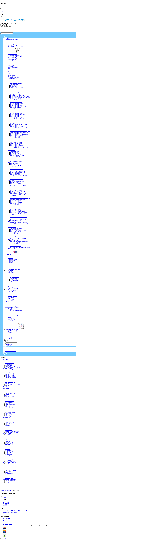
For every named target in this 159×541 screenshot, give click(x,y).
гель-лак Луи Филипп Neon (16, 113)
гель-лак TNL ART (14, 240)
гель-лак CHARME (9, 401)
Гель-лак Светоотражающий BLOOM (18, 185)
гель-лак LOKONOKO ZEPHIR (17, 174)
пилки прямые (8, 426)
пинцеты (7, 440)
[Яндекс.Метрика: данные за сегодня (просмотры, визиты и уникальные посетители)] (4, 538)
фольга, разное (8, 487)
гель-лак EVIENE (9, 407)
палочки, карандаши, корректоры (12, 465)
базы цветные (8, 397)
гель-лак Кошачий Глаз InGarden (17, 165)
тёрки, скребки (8, 435)
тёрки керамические (14, 277)
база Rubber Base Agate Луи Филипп (18, 95)
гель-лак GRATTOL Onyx (15, 203)
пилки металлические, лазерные (12, 431)
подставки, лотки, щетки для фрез (12, 370)
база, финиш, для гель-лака (11, 396)
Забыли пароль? (8, 344)
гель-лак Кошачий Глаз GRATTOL (17, 213)
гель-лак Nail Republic (10, 412)
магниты (7, 463)
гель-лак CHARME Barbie (15, 125)
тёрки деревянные (14, 275)
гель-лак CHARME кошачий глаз (17, 148)
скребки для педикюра (15, 274)
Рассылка (5, 505)
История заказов (6, 503)
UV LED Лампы (8, 364)
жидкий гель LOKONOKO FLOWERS (18, 175)
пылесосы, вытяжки (9, 363)
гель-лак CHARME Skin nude (16, 145)
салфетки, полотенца (9, 484)
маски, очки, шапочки (10, 481)
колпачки (7, 383)
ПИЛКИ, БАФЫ (6, 417)
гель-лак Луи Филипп (10, 399)
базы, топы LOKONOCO (15, 167)
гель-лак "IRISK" (9, 405)
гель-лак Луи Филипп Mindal (16, 112)
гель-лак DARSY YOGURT (16, 156)
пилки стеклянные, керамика (11, 432)
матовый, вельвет (14, 86)
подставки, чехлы (9, 473)
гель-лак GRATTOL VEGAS (16, 209)
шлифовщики (8, 380)
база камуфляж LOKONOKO (16, 169)
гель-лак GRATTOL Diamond (16, 201)
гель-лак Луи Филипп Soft (16, 117)
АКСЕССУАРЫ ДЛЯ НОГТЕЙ (10, 462)
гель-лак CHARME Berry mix (16, 135)
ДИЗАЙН (5, 386)
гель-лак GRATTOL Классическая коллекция (20, 198)
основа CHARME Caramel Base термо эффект (20, 131)
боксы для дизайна (9, 474)
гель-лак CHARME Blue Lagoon (17, 133)
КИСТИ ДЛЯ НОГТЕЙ (8, 444)
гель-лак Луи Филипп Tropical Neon (18, 118)
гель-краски (7, 394)
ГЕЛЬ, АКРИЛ (6, 388)
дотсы (6, 453)
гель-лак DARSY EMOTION (16, 160)
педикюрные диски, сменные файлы (13, 384)
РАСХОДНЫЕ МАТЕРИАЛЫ (9, 479)
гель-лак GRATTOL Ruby (15, 207)
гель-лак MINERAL (14, 232)
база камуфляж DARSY (15, 152)
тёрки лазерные (13, 278)
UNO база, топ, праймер (15, 246)
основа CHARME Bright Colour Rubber (18, 128)
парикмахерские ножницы (11, 439)
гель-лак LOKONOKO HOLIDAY (17, 171)
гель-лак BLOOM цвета (15, 184)
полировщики (8, 379)
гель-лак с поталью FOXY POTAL (17, 194)
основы (7, 385)
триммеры (7, 441)
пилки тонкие (8, 427)
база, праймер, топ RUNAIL (16, 228)
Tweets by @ (3, 11)
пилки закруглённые (9, 422)
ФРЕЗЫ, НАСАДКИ (7, 368)
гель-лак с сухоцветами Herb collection (18, 236)
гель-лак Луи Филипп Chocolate (17, 100)
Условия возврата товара (10, 351)
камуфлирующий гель (10, 393)
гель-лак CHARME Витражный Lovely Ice (19, 147)
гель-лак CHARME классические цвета (18, 124)
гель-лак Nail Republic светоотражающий (19, 223)
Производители (6, 518)
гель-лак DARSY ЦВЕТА (15, 157)
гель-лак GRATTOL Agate (15, 200)
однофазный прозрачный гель (11, 392)
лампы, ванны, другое (10, 366)
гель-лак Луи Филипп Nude (16, 115)
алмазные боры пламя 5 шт (16, 55)
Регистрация (8, 345)
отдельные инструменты (10, 443)
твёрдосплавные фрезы (10, 382)
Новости (5, 353)
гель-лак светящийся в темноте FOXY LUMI (19, 191)
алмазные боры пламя (10, 374)
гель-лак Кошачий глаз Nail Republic (18, 225)
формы (6, 472)
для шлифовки (8, 430)
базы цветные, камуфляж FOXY (17, 190)
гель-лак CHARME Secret (15, 144)
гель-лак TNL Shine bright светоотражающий (19, 241)
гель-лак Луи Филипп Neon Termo (17, 114)
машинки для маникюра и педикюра (13, 367)
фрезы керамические (9, 372)
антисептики (8, 460)
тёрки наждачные (14, 280)
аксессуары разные (9, 478)
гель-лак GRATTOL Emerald (16, 202)
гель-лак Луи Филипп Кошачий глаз (18, 121)
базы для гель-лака (14, 84)
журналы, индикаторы (10, 480)
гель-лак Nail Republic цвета (16, 224)
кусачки (7, 437)
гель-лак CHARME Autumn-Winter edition (19, 134)
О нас (6, 348)
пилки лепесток (8, 423)
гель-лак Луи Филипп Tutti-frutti (17, 119)
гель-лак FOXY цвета (15, 192)
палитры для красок (9, 476)
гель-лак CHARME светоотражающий (18, 127)
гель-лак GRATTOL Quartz (16, 205)
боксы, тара (7, 475)
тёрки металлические (14, 279)
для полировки (8, 418)
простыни (7, 483)
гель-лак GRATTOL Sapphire (16, 208)
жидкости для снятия (9, 458)
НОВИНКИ (5, 359)
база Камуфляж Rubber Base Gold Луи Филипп (20, 98)
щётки (6, 468)
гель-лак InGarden (9, 403)
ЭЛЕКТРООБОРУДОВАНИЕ (9, 360)
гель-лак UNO (8, 415)
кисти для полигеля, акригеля (11, 447)
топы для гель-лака (14, 89)
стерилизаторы (8, 365)
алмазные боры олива (10, 376)
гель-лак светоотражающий (11, 398)
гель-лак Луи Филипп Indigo (16, 107)
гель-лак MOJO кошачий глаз (16, 218)
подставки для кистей (10, 445)
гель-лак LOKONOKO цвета (16, 170)
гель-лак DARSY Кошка (15, 154)
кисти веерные (8, 454)
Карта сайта (5, 520)
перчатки (7, 482)
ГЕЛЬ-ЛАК (5, 395)
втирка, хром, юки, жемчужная (12, 387)
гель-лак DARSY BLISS (15, 159)
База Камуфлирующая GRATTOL (17, 199)
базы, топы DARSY (14, 151)
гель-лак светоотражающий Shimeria (18, 238)
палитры (7, 464)
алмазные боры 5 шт (9, 369)
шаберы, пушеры (9, 442)
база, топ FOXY (13, 189)
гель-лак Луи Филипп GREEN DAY (18, 106)
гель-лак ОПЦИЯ (9, 416)
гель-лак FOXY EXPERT (10, 408)
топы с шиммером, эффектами (16, 87)
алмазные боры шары (10, 373)
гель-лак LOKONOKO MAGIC (17, 173)
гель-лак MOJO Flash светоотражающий (18, 217)
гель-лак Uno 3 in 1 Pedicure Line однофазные (20, 247)
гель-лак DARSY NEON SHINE (17, 155)
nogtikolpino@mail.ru (7, 524)
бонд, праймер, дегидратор (16, 83)
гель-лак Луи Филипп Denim (16, 103)
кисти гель (7, 449)
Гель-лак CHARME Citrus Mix (16, 136)
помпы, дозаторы (9, 466)
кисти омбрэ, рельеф (9, 451)
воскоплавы (7, 362)
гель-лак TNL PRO (9, 414)
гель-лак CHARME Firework (16, 137)
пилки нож (7, 425)
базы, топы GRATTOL (15, 196)
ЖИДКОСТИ (6, 456)
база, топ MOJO (13, 215)
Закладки (5, 504)
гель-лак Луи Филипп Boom (16, 99)
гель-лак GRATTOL (9, 410)
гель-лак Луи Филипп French (16, 104)
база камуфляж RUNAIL (15, 229)
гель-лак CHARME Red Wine (16, 126)
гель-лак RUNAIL (9, 413)
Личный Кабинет (6, 502)
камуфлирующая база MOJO (16, 220)
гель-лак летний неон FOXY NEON (18, 193)
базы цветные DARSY (15, 153)
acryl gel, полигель (9, 389)
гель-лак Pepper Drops (15, 233)
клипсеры (7, 436)
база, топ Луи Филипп (15, 94)
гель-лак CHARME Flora (15, 138)
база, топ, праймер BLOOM (16, 182)
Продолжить (3, 497)
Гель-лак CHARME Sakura (16, 142)
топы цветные (13, 88)
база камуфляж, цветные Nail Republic (18, 222)
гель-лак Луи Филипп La (15, 108)
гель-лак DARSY (9, 402)
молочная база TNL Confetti (16, 242)
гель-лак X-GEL (13, 164)
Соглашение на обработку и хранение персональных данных (18, 347)
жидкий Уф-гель (8, 391)
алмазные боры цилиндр (10, 377)
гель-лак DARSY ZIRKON (16, 161)
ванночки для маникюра (10, 470)
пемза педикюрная (14, 273)
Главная (2, 490)
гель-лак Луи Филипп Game (16, 105)
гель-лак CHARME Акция (16, 146)
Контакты (5, 354)
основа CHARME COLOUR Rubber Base (19, 132)
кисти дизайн (8, 450)
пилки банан (8, 421)
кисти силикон (8, 452)
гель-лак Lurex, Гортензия (15, 231)
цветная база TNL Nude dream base (17, 243)
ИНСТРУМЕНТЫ (7, 433)
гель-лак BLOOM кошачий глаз (17, 183)
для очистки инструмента (10, 461)
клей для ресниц (8, 490)
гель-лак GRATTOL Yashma (16, 210)
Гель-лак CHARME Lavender (16, 140)
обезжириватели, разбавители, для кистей (14, 459)
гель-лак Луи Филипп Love (16, 109)
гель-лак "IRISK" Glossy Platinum (17, 177)
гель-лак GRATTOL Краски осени (17, 211)
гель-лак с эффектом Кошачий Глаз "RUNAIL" (20, 237)
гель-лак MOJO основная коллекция (18, 219)
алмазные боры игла (9, 378)
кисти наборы (8, 455)
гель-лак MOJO (8, 411)
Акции (4, 352)
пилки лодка (8, 424)
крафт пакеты (8, 488)
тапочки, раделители (9, 485)
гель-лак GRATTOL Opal (15, 204)
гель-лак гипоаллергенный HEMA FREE (19, 230)
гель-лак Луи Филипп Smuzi (16, 116)
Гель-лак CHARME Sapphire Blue (17, 143)
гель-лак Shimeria (14, 234)
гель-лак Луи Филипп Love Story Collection (19, 111)
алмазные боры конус (10, 375)
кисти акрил (8, 446)
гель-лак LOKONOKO (10, 404)
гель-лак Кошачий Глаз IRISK (16, 179)
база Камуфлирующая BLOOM (17, 181)
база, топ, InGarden (14, 163)
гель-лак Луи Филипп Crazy (16, 102)
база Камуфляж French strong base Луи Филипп (20, 96)
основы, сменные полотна (11, 420)
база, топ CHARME (14, 123)
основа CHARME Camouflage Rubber (18, 129)
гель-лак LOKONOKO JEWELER (17, 172)
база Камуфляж (13, 85)
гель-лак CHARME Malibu (16, 141)
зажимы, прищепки (9, 469)
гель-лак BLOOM (9, 406)
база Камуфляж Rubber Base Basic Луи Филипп (20, 97)
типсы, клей (8, 471)
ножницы (7, 434)
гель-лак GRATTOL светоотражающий (18, 212)
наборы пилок (8, 428)
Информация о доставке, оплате (12, 349)
